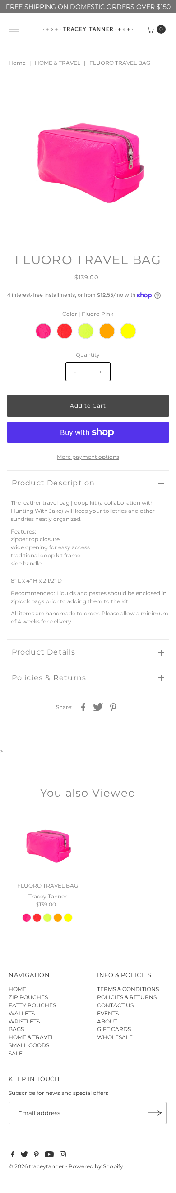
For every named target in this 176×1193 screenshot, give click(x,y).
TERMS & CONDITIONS (128, 989)
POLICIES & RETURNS (127, 997)
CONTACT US (115, 1005)
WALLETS (22, 1013)
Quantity (88, 354)
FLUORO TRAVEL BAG (47, 885)
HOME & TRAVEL (57, 62)
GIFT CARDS (114, 1029)
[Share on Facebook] (83, 706)
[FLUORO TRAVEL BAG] (47, 844)
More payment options (88, 456)
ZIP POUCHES (28, 997)
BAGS (16, 1029)
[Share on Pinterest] (113, 706)
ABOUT (107, 1021)
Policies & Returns (49, 677)
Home (17, 62)
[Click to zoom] (154, 92)
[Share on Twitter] (98, 706)
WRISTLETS (24, 1021)
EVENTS (108, 1013)
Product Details (44, 652)
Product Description (53, 483)
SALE (16, 1053)
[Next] (44, 92)
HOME (17, 989)
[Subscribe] (155, 1113)
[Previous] (22, 92)
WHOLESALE (115, 1037)
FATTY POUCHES (32, 1005)
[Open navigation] (14, 29)
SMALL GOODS (29, 1045)
